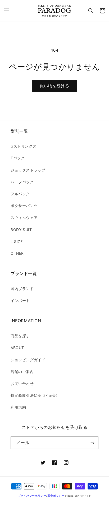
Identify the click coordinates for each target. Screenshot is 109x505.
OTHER (17, 253)
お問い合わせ (22, 383)
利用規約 (18, 407)
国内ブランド (22, 288)
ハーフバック (22, 182)
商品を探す (20, 336)
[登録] (92, 443)
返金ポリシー (55, 495)
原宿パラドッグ (83, 495)
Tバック (18, 158)
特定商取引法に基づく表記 (34, 395)
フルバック (20, 194)
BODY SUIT (21, 229)
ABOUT (17, 347)
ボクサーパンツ (24, 205)
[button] (6, 11)
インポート (20, 300)
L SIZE (17, 241)
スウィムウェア (24, 217)
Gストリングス (24, 146)
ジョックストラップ (28, 170)
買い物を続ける (54, 85)
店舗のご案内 (22, 371)
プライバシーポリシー (32, 495)
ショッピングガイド (28, 359)
